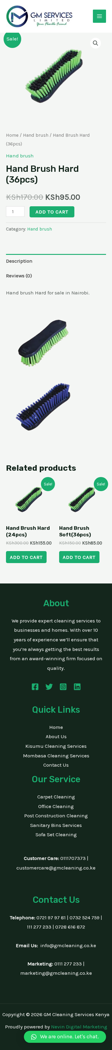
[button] (95, 43)
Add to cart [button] (26, 557)
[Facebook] (35, 687)
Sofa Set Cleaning (56, 834)
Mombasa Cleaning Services (56, 756)
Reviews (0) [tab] (19, 276)
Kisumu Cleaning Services (56, 746)
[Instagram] (63, 687)
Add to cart (52, 212)
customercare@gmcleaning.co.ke (56, 868)
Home (12, 135)
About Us (56, 736)
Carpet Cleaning (56, 797)
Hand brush (35, 135)
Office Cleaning (56, 806)
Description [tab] (19, 261)
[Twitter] (49, 687)
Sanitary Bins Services (56, 825)
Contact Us (56, 765)
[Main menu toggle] (99, 16)
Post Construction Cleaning (56, 816)
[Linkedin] (77, 687)
